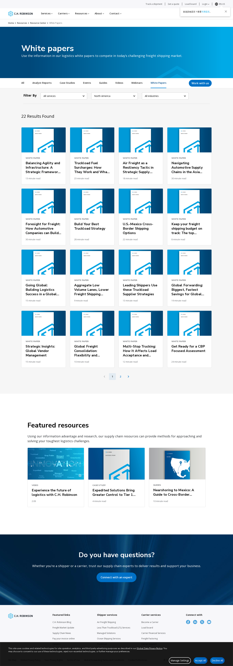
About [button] (99, 13)
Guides (103, 82)
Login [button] (205, 4)
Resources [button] (81, 13)
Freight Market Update (63, 627)
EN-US (222, 4)
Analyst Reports (42, 82)
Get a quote (173, 4)
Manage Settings (180, 660)
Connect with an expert (116, 577)
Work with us (200, 83)
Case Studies (67, 82)
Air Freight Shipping (106, 622)
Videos (119, 82)
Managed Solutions (106, 633)
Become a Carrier (149, 622)
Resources (22, 23)
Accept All (200, 660)
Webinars (136, 82)
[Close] (225, 11)
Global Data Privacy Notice (149, 648)
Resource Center (38, 23)
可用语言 (205, 11)
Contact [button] (115, 13)
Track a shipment (154, 4)
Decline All (217, 660)
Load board (190, 4)
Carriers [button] (63, 13)
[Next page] (128, 376)
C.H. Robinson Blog (62, 622)
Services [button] (46, 13)
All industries (152, 96)
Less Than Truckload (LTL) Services (113, 627)
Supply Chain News (62, 633)
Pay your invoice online (64, 638)
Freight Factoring (149, 638)
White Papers (158, 82)
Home (11, 23)
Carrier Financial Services (153, 633)
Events (87, 82)
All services (49, 96)
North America (102, 96)
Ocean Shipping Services (109, 638)
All (22, 82)
